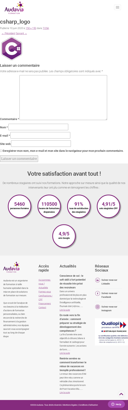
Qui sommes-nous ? (45, 282)
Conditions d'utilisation (88, 405)
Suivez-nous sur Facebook (109, 295)
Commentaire (9, 119)
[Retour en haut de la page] (121, 395)
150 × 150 (31, 28)
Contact (42, 307)
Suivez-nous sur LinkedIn (109, 282)
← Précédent (8, 33)
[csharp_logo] (11, 48)
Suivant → (21, 33)
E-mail (5, 135)
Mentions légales (70, 405)
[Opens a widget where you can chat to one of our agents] (116, 404)
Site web (5, 144)
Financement (45, 303)
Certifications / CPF (45, 297)
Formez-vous (45, 291)
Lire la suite (65, 310)
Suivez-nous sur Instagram (109, 308)
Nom (4, 127)
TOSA (46, 28)
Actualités (43, 287)
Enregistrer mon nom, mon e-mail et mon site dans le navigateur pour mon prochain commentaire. (63, 150)
